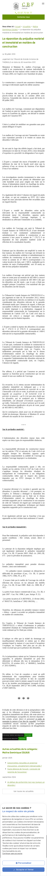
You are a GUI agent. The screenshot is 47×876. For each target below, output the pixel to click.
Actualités (27, 26)
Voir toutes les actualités (24, 791)
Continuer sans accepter (12, 854)
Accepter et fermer (25, 869)
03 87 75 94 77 (24, 12)
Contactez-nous (23, 17)
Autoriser (28, 735)
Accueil (18, 26)
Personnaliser (24, 863)
